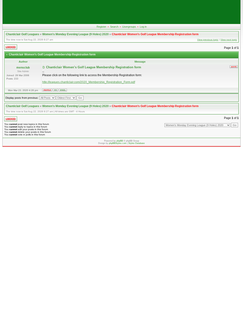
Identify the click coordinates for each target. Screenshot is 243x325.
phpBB (120, 141)
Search (114, 26)
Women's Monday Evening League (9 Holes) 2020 (75, 34)
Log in (143, 26)
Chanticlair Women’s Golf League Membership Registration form (155, 34)
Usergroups (129, 26)
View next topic (228, 39)
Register (101, 26)
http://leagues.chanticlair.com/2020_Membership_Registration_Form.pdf (88, 82)
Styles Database (136, 143)
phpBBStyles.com (117, 143)
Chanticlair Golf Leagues (22, 34)
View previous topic (207, 39)
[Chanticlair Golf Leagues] (121, 22)
